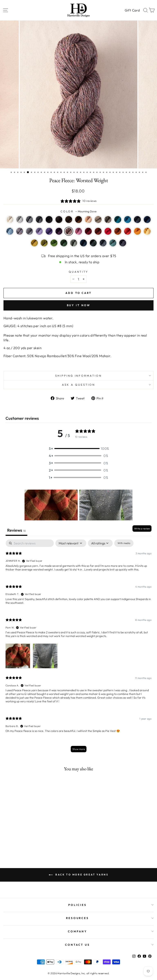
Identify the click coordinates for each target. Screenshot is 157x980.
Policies (77, 904)
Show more (78, 749)
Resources (77, 918)
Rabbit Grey (29, 219)
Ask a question (78, 384)
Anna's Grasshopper (74, 243)
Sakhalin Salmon (127, 231)
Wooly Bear (69, 219)
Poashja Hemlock (64, 243)
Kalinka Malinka (103, 243)
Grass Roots (108, 219)
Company (77, 931)
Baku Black (49, 219)
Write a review (142, 528)
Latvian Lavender (39, 231)
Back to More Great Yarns (81, 874)
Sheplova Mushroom (98, 231)
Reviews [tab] (16, 530)
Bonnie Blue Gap (137, 219)
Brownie (59, 219)
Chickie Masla (147, 231)
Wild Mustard (34, 243)
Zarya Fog (29, 231)
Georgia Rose (78, 231)
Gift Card (132, 10)
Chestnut (78, 219)
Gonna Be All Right (93, 243)
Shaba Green (54, 243)
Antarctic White (10, 219)
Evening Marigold (137, 231)
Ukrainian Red (108, 231)
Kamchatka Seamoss (113, 243)
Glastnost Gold (118, 231)
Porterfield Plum (59, 231)
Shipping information (78, 375)
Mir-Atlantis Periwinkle (49, 231)
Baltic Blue (118, 219)
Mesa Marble (20, 231)
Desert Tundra (98, 219)
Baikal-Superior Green (83, 243)
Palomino (88, 219)
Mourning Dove (69, 231)
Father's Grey (39, 219)
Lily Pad (44, 243)
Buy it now (78, 305)
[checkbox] (123, 543)
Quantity (79, 271)
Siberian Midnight (123, 243)
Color (79, 211)
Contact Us (77, 944)
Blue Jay (127, 219)
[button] (78, 448)
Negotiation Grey (20, 219)
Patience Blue (147, 219)
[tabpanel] (78, 647)
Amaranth (88, 231)
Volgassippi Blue (10, 231)
